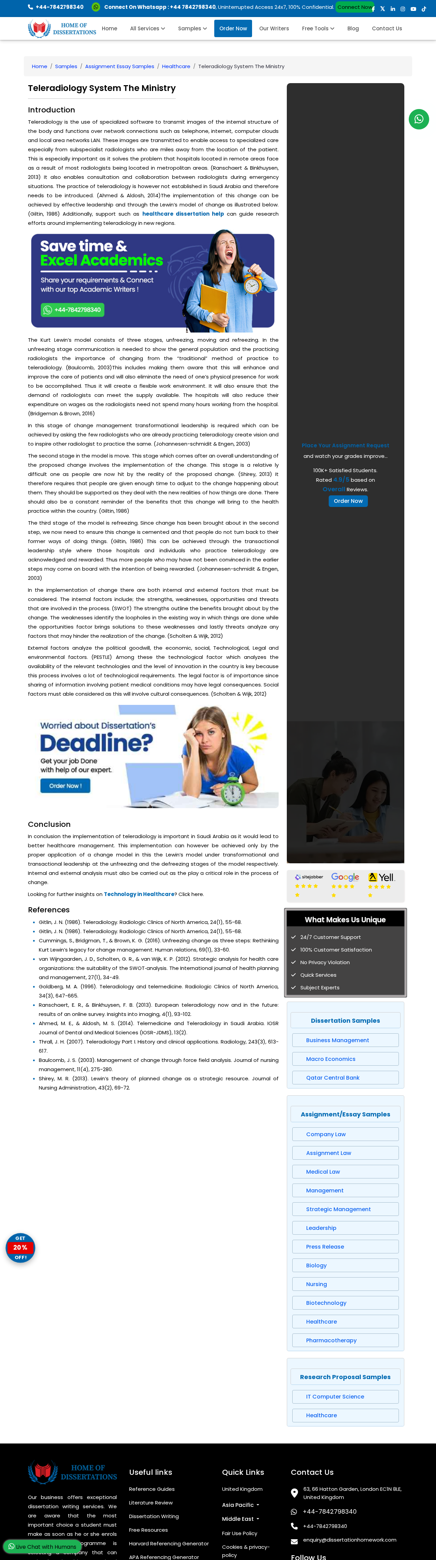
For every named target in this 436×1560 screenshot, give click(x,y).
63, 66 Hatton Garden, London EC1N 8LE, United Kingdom (352, 1493)
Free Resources (148, 1529)
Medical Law (323, 1172)
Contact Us (387, 28)
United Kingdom (242, 1489)
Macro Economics (331, 1059)
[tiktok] (424, 9)
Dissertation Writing (154, 1516)
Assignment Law (328, 1153)
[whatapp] (419, 119)
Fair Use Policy (239, 1533)
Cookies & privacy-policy (246, 1551)
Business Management (337, 1040)
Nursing (316, 1284)
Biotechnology (326, 1303)
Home (109, 28)
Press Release (325, 1247)
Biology (316, 1265)
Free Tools (316, 28)
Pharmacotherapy (331, 1340)
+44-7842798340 (329, 1511)
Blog (353, 28)
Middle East (238, 1519)
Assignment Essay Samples (119, 66)
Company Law (326, 1134)
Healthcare (176, 66)
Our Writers (274, 28)
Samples (190, 28)
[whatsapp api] (97, 7)
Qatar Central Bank (333, 1078)
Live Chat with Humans (45, 1547)
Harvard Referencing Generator (169, 1543)
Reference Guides (152, 1489)
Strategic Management (338, 1209)
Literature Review (151, 1502)
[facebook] (373, 9)
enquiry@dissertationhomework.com (349, 1539)
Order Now (233, 28)
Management (325, 1190)
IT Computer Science (335, 1397)
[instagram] (403, 9)
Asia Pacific (238, 1505)
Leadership (321, 1228)
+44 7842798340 (193, 7)
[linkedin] (393, 9)
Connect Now (355, 7)
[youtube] (413, 9)
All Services (145, 28)
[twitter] (382, 9)
